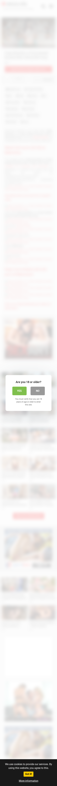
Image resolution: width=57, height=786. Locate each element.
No (37, 390)
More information (28, 780)
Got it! (28, 774)
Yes (19, 390)
